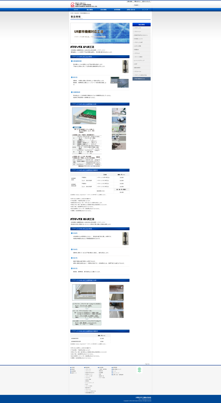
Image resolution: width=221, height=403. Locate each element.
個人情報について (117, 369)
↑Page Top (147, 363)
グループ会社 (102, 377)
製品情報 (90, 9)
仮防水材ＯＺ (88, 387)
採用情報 (117, 9)
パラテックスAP (88, 375)
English (136, 5)
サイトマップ (146, 1)
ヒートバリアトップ (89, 382)
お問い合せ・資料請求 (118, 374)
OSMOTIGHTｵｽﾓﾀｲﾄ (89, 372)
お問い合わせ (131, 9)
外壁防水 (87, 380)
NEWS (76, 9)
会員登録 (73, 371)
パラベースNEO (88, 385)
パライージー (88, 370)
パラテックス (88, 369)
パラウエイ (87, 377)
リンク (145, 9)
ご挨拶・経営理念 (103, 369)
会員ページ (74, 372)
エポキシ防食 (88, 379)
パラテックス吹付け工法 (90, 391)
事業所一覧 (101, 375)
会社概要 (103, 9)
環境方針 (101, 370)
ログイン (137, 1)
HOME (129, 1)
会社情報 (101, 367)
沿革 (100, 374)
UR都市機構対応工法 (89, 392)
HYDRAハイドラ (88, 374)
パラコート (88, 389)
